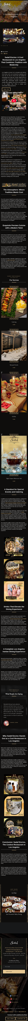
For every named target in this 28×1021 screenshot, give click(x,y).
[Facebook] (1, 53)
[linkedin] (6, 53)
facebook (14, 995)
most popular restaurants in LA (18, 145)
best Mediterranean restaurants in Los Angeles (12, 139)
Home (14, 980)
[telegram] (5, 53)
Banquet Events (14, 365)
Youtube (15, 999)
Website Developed (8, 1011)
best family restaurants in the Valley (14, 168)
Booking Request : (10, 951)
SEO (16, 1011)
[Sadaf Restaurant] (6, 4)
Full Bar (14, 416)
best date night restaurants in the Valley (15, 171)
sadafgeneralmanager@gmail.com (14, 949)
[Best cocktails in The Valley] (14, 903)
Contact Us (21, 1018)
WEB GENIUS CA (22, 1011)
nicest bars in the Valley (6, 163)
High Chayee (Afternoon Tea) (14, 478)
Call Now (10, 1018)
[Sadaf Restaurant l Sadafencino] (14, 942)
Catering (14, 322)
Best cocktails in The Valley (14, 912)
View (14, 324)
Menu (14, 990)
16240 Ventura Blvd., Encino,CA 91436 (14, 947)
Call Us (6, 89)
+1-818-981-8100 (18, 951)
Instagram (14, 1002)
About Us (14, 984)
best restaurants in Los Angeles (18, 135)
